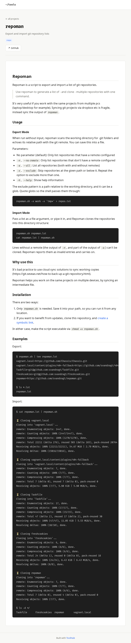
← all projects (12, 18)
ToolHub (70, 637)
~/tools (10, 4)
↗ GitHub (13, 48)
